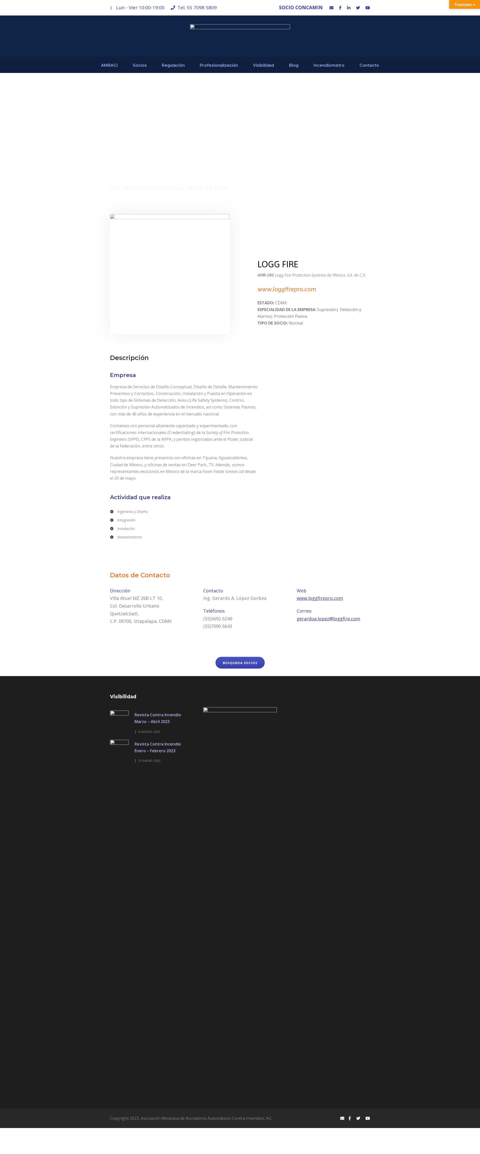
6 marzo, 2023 (149, 732)
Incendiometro (329, 65)
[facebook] (340, 7)
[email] (332, 7)
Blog (293, 65)
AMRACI (109, 65)
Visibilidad (263, 65)
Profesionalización (219, 65)
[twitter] (358, 7)
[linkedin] (348, 7)
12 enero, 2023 (149, 761)
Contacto (369, 65)
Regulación (173, 65)
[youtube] (368, 7)
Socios (140, 65)
